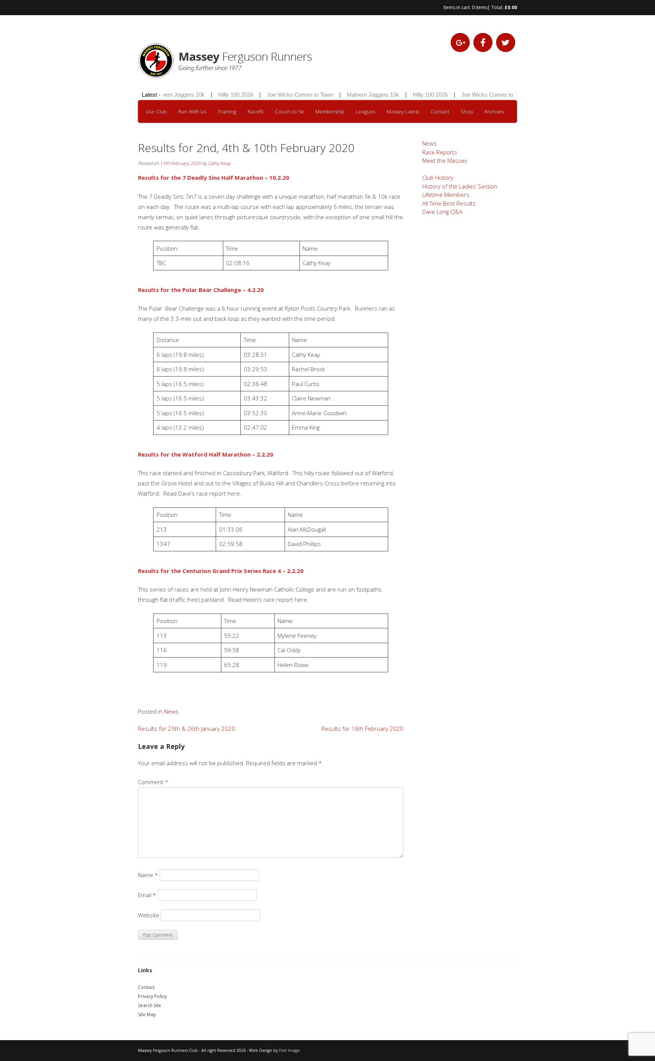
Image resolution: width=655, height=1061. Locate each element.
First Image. (290, 1050)
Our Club (156, 111)
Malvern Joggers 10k (170, 94)
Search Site (149, 1005)
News (171, 711)
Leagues (365, 111)
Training (227, 111)
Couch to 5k (289, 111)
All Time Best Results (449, 203)
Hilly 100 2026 (227, 94)
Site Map (147, 1014)
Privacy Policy (152, 996)
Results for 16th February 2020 (362, 728)
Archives (494, 111)
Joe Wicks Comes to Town (291, 94)
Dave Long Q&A (442, 211)
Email (147, 895)
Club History (437, 177)
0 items (479, 7)
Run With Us (192, 111)
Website (148, 915)
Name (148, 875)
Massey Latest (403, 111)
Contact (440, 111)
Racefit (255, 111)
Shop (467, 111)
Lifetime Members (445, 194)
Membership (329, 111)
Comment (153, 782)
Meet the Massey (444, 160)
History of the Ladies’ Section (459, 186)
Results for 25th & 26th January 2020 (186, 728)
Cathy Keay (219, 163)
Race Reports (439, 152)
